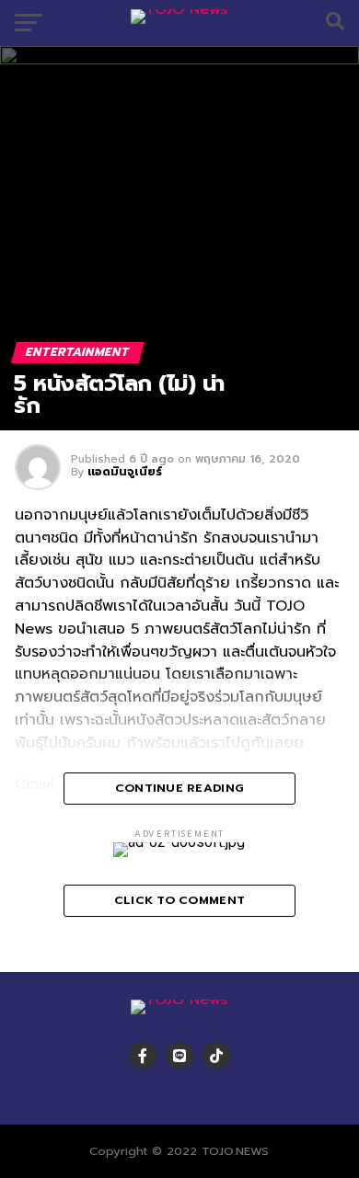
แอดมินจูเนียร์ (124, 471)
